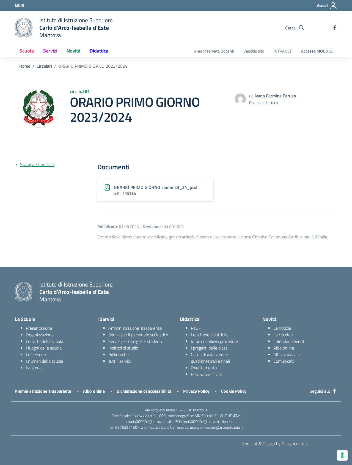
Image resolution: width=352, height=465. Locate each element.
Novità (73, 50)
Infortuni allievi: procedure (214, 341)
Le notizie (282, 328)
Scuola (27, 50)
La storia (34, 367)
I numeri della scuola (44, 361)
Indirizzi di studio (123, 348)
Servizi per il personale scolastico (138, 334)
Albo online (283, 348)
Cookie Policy (233, 391)
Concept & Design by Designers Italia (276, 443)
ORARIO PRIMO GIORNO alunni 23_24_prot (156, 187)
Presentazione (39, 328)
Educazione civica (206, 374)
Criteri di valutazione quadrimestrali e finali (210, 357)
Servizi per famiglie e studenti (135, 341)
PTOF (196, 328)
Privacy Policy (196, 391)
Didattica (99, 50)
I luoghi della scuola (44, 348)
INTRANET (283, 51)
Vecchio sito (253, 51)
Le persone (36, 354)
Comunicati (283, 361)
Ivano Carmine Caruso (275, 95)
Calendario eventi (289, 341)
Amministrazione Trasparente (135, 328)
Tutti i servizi (119, 361)
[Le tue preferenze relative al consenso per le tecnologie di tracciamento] (342, 455)
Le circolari (283, 334)
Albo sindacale (286, 354)
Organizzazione (40, 334)
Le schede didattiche (210, 334)
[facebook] (334, 27)
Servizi (50, 50)
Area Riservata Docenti (214, 51)
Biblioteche (118, 354)
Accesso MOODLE (316, 51)
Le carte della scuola (44, 341)
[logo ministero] (23, 28)
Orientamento (204, 367)
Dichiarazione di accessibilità (144, 391)
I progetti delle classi (209, 348)
